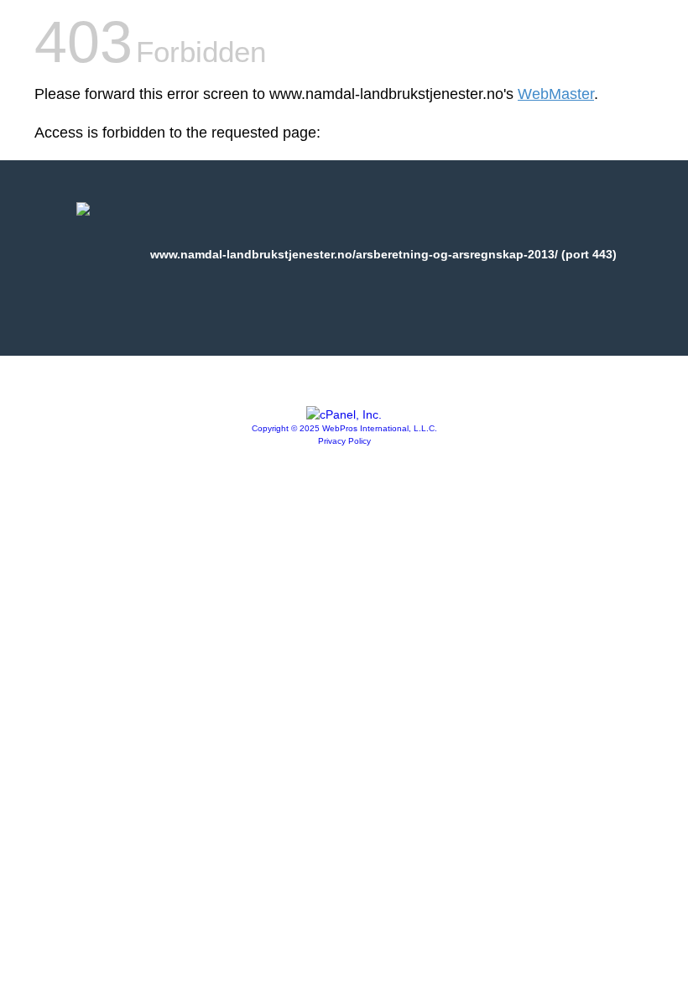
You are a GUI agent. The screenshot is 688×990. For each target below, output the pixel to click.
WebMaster (556, 94)
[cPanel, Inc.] (344, 414)
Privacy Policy (344, 441)
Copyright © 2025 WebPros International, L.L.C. (344, 428)
